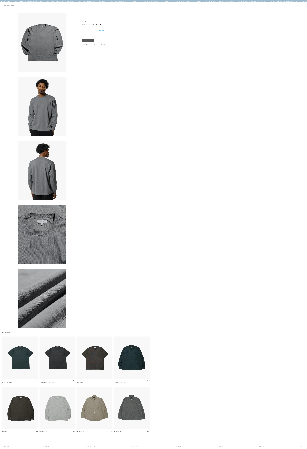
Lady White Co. (86, 17)
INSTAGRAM (221, 446)
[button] (33, 6)
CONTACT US (6, 446)
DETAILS (94, 44)
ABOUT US (46, 446)
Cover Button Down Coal (119, 432)
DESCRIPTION (85, 44)
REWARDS (302, 446)
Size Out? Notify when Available (88, 27)
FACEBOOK (261, 446)
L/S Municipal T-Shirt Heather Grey (46, 432)
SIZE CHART (103, 44)
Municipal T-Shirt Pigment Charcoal (46, 382)
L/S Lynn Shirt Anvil (81, 432)
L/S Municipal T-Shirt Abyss (119, 382)
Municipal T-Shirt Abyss (7, 382)
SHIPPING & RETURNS (90, 446)
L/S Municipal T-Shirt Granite (8, 432)
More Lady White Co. (7, 332)
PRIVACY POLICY (178, 446)
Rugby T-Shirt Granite (81, 382)
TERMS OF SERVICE (134, 446)
